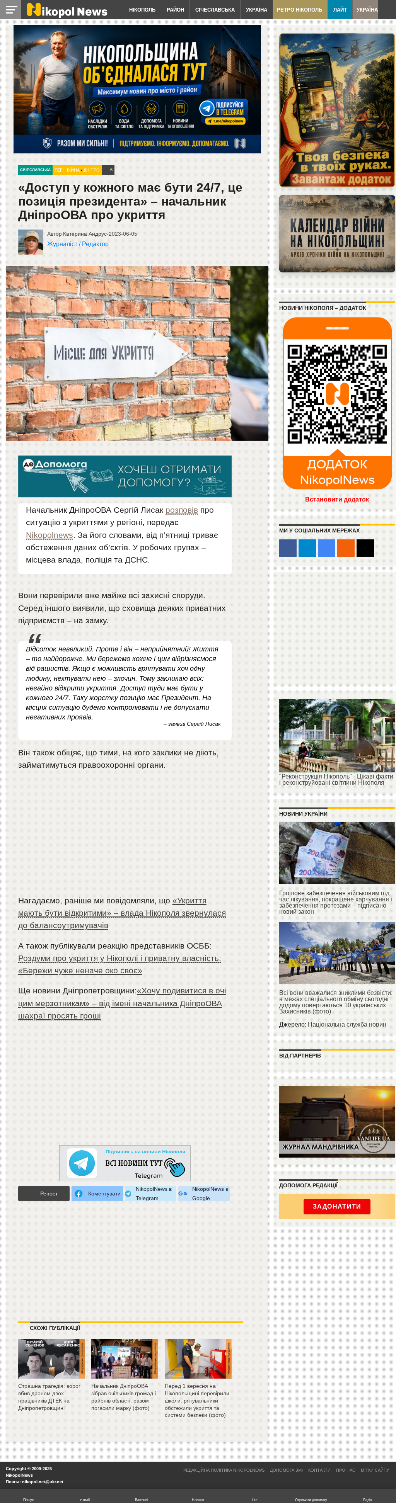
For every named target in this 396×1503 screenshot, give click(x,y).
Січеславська (215, 10)
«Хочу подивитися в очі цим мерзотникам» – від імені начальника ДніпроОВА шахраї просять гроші (122, 1003)
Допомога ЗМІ (286, 1470)
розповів (182, 509)
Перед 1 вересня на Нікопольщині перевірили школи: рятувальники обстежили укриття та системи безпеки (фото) (197, 1400)
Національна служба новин (347, 1024)
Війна (73, 170)
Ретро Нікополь (299, 10)
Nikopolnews (49, 534)
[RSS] (346, 548)
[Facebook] (288, 548)
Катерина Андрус (85, 234)
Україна (256, 10)
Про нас (345, 1470)
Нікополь (142, 10)
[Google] (326, 548)
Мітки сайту (375, 1470)
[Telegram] (307, 548)
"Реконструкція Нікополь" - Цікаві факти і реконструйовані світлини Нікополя (336, 779)
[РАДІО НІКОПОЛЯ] (337, 233)
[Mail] (365, 548)
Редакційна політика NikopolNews (224, 1470)
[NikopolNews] (125, 1163)
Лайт (340, 10)
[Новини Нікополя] (66, 16)
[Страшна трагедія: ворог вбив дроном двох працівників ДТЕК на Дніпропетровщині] (51, 1375)
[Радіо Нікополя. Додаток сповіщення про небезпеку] (337, 110)
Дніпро (92, 170)
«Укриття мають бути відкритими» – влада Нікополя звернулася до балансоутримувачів (122, 913)
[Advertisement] (125, 836)
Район (175, 10)
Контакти (319, 1470)
